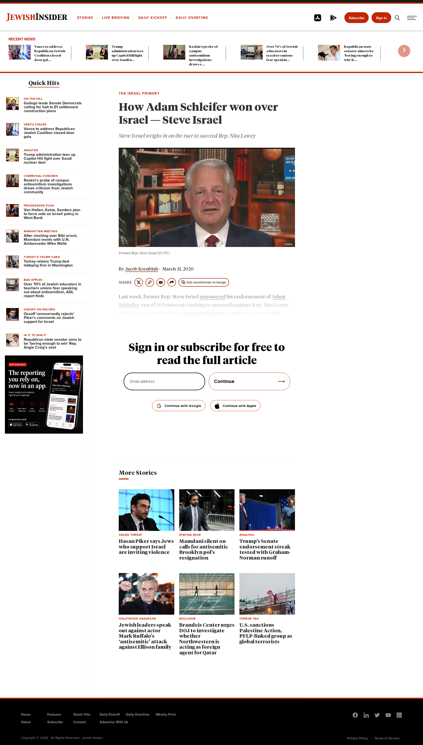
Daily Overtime (138, 714)
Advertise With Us (114, 722)
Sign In (381, 18)
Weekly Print (166, 714)
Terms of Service (387, 738)
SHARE (125, 282)
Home (26, 714)
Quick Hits (43, 83)
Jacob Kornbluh (141, 269)
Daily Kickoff (110, 714)
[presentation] (404, 51)
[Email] (160, 282)
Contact (79, 722)
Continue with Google (182, 406)
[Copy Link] (149, 282)
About (26, 722)
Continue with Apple (239, 406)
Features (54, 714)
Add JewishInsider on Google (206, 282)
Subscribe (356, 18)
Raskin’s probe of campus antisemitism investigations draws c (203, 55)
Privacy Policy (357, 738)
